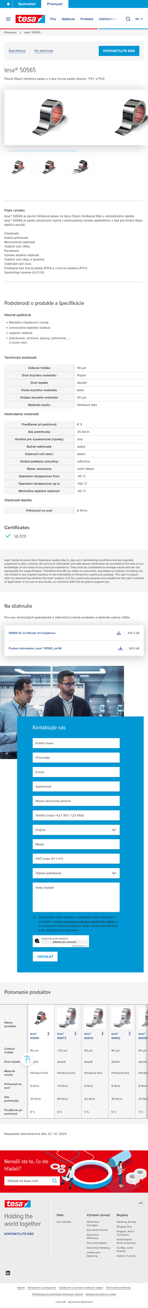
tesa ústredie (63, 1221)
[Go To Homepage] (8, 4)
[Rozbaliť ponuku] (8, 19)
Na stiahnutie (43, 51)
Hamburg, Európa (126, 1221)
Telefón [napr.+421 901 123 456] (60, 815)
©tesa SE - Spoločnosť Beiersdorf (74, 1301)
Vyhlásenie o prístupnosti (42, 1287)
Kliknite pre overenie (64, 941)
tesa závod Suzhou (97, 1229)
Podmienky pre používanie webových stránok (57, 1294)
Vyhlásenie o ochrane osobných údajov (81, 1287)
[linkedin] (8, 1274)
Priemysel (55, 4)
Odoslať (45, 957)
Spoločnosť (43, 786)
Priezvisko (43, 757)
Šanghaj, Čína (124, 1226)
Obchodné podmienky (118, 1287)
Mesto (40, 844)
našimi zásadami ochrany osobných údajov (84, 921)
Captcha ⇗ (80, 946)
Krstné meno (45, 743)
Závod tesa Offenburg (93, 1236)
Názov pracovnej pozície (53, 801)
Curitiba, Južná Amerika (125, 1249)
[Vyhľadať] (128, 19)
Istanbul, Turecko (126, 1255)
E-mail (40, 772)
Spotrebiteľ (27, 4)
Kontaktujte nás (119, 51)
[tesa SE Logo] (30, 18)
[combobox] (73, 831)
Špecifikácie (17, 51)
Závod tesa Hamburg (98, 1247)
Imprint (21, 1287)
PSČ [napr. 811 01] (49, 859)
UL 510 (20, 536)
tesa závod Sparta (96, 1242)
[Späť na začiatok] (141, 1203)
